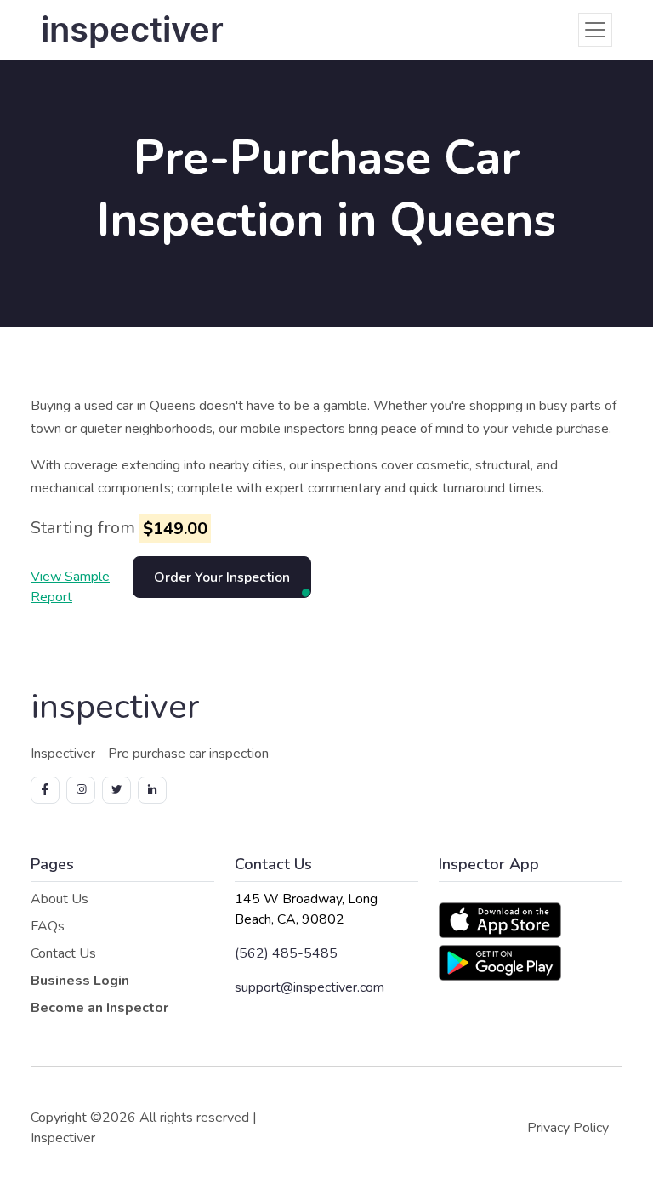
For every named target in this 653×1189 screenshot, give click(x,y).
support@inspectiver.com (309, 987)
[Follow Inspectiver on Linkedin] (152, 790)
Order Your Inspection (222, 577)
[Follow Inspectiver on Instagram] (80, 790)
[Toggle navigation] (595, 30)
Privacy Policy (568, 1127)
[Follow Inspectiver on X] (116, 790)
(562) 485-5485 (286, 953)
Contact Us (63, 953)
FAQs (48, 926)
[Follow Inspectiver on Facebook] (45, 790)
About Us (59, 899)
